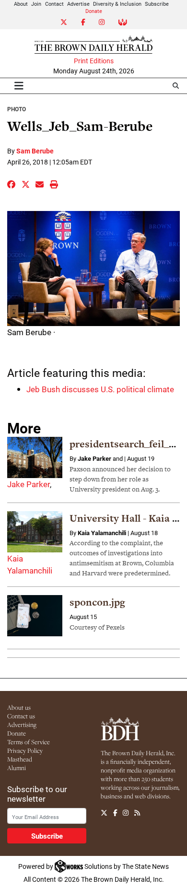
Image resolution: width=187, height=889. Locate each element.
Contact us (21, 716)
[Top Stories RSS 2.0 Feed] (137, 812)
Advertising (21, 724)
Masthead (19, 759)
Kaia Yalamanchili (102, 532)
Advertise (78, 3)
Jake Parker (28, 484)
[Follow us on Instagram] (126, 812)
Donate (93, 10)
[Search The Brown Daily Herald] (176, 85)
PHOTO (16, 109)
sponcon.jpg (97, 602)
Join (36, 3)
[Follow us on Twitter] (104, 812)
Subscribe (157, 3)
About (21, 3)
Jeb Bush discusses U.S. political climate (100, 389)
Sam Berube (35, 150)
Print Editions (94, 61)
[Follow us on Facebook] (115, 812)
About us (19, 707)
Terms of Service (28, 741)
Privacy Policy (25, 750)
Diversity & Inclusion (117, 3)
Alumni (16, 767)
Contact (54, 3)
